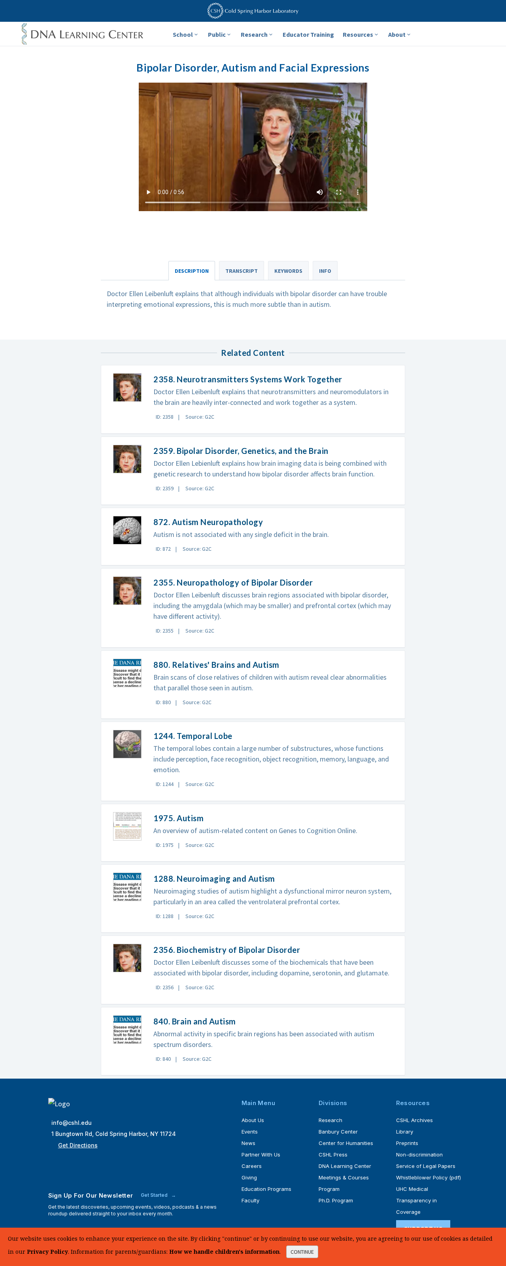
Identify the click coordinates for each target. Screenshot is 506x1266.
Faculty (250, 1200)
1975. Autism (178, 818)
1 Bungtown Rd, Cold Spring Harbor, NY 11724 (113, 1133)
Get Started (155, 1195)
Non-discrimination (419, 1154)
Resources (358, 34)
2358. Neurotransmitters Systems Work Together (247, 379)
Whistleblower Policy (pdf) (428, 1177)
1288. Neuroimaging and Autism (214, 878)
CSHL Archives (414, 1120)
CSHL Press (333, 1154)
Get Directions (78, 1145)
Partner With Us (261, 1154)
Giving (249, 1177)
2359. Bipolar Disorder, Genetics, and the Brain (241, 450)
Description (192, 270)
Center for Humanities (346, 1143)
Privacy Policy (47, 1251)
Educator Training (308, 34)
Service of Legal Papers (425, 1166)
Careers (252, 1166)
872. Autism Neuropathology (208, 522)
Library (404, 1131)
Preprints (407, 1143)
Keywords (288, 270)
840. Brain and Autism (194, 1021)
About (397, 34)
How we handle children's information (224, 1251)
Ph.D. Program (336, 1200)
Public (217, 34)
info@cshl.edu (71, 1122)
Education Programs (266, 1189)
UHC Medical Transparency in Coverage (416, 1200)
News (248, 1143)
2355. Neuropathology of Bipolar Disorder (233, 582)
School (183, 34)
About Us (253, 1120)
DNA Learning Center (345, 1166)
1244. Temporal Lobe (192, 736)
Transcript (241, 270)
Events (250, 1131)
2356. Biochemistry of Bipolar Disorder (226, 949)
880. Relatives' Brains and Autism (216, 664)
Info (325, 270)
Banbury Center (338, 1131)
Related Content (253, 352)
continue (302, 1251)
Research (254, 34)
